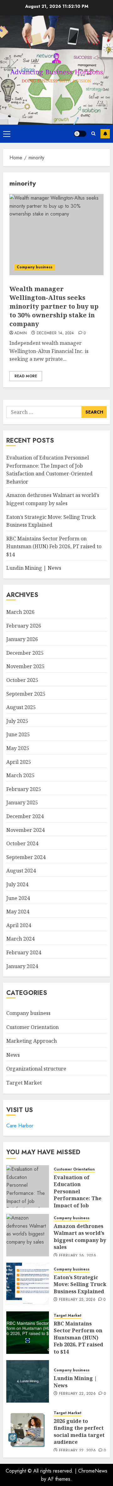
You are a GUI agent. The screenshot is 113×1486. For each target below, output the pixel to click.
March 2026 (20, 612)
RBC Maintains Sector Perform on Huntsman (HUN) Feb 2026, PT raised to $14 (53, 546)
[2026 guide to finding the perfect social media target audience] (27, 1430)
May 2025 (17, 748)
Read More (25, 376)
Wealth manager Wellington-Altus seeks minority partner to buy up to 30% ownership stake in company (54, 306)
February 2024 (23, 952)
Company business (34, 267)
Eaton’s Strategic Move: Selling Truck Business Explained (80, 1284)
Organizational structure (36, 1068)
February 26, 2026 (77, 1255)
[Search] (93, 133)
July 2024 (17, 884)
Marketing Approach (31, 1040)
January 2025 (22, 802)
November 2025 (25, 666)
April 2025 (18, 761)
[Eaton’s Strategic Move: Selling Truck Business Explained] (27, 1284)
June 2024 (18, 898)
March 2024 (20, 938)
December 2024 (25, 816)
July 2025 (17, 721)
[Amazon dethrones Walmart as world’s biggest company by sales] (27, 1235)
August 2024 (21, 870)
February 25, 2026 (77, 1299)
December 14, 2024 (55, 333)
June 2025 (18, 734)
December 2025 (25, 652)
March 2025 (20, 775)
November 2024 (25, 830)
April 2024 (18, 925)
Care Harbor (19, 1125)
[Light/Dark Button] (80, 134)
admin (20, 333)
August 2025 (21, 707)
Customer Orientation (32, 1027)
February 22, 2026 (77, 1393)
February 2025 (23, 789)
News (13, 1054)
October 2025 (22, 680)
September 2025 (26, 693)
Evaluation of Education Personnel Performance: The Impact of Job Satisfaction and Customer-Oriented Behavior (79, 1202)
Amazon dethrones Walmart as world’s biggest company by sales (80, 1236)
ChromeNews (92, 1470)
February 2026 (23, 625)
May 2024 (17, 911)
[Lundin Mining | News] (27, 1381)
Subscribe (105, 133)
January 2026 (22, 639)
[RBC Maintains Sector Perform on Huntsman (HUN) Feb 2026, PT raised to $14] (27, 1332)
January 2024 (22, 966)
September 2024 (26, 857)
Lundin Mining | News (33, 567)
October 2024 (22, 843)
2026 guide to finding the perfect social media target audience (79, 1431)
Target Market (24, 1082)
